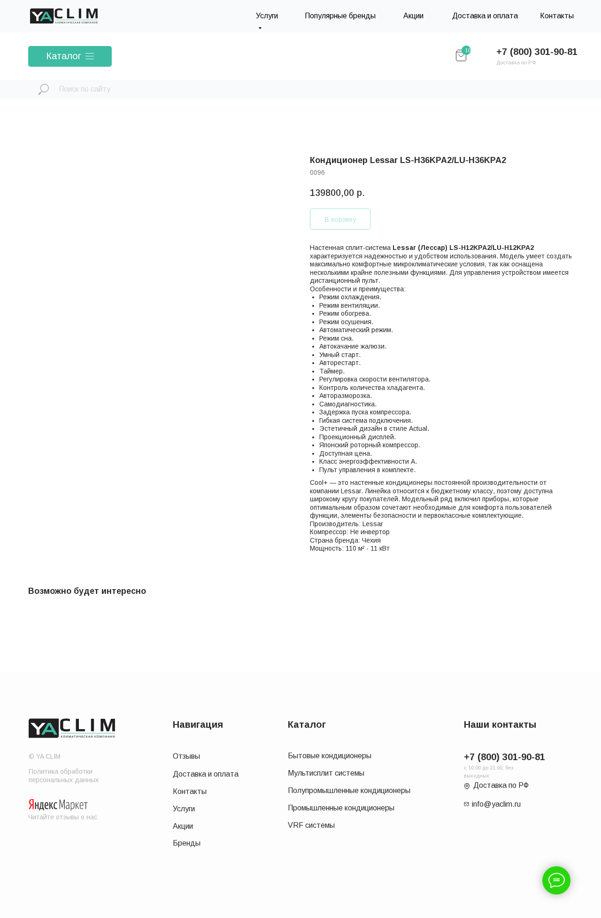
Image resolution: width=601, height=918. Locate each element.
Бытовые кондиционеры (329, 756)
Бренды (186, 843)
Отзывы (186, 756)
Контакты (557, 16)
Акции (413, 16)
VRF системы (311, 825)
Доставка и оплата (485, 16)
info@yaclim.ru (496, 804)
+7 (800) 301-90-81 (537, 52)
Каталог (63, 56)
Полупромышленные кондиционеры (349, 790)
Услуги (184, 809)
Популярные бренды (340, 16)
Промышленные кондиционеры (341, 808)
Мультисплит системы (326, 773)
